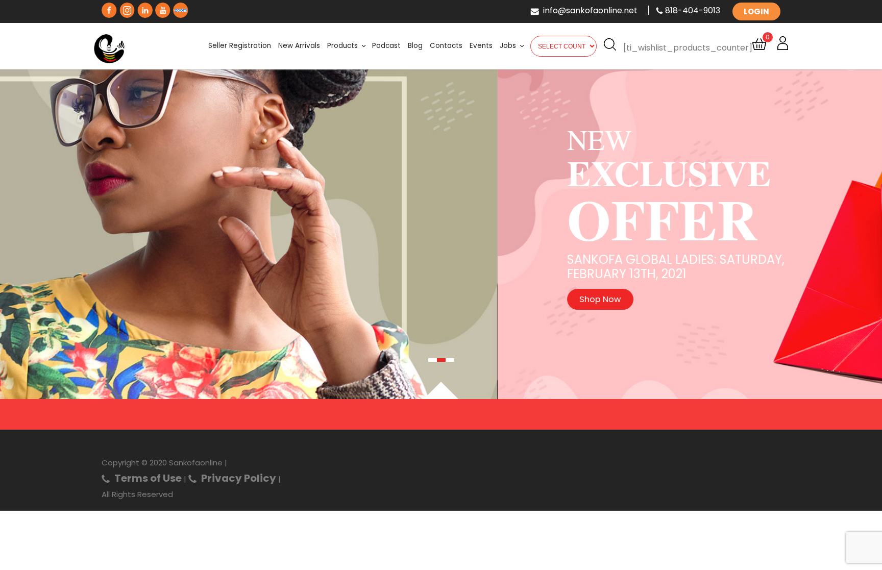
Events (481, 46)
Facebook (109, 8)
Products (342, 46)
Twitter (127, 8)
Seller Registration (239, 46)
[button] (432, 360)
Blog (415, 46)
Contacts (446, 46)
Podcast (386, 46)
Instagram (145, 8)
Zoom (180, 8)
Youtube (162, 8)
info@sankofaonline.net (590, 10)
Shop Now (192, 299)
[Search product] (610, 47)
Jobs (508, 46)
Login (756, 11)
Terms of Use (148, 478)
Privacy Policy (238, 478)
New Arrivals (299, 46)
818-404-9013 (692, 10)
